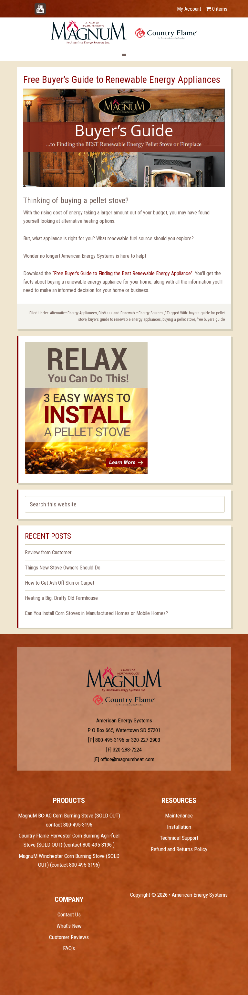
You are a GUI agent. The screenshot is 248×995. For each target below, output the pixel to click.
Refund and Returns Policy (179, 849)
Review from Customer (48, 552)
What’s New (69, 926)
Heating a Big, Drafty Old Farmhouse (61, 598)
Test (124, 679)
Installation (179, 827)
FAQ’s (69, 948)
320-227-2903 (145, 740)
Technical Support (179, 838)
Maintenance (179, 815)
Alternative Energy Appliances (73, 313)
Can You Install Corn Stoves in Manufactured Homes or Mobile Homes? (96, 613)
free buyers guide (211, 319)
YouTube (49, 6)
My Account (189, 9)
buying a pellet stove (178, 319)
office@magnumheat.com (127, 759)
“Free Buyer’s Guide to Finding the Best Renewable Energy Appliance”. (122, 273)
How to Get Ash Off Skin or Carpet (59, 583)
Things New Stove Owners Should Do (62, 568)
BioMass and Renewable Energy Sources (130, 313)
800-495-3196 (109, 740)
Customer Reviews (69, 937)
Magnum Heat (124, 31)
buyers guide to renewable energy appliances (124, 319)
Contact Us (69, 914)
